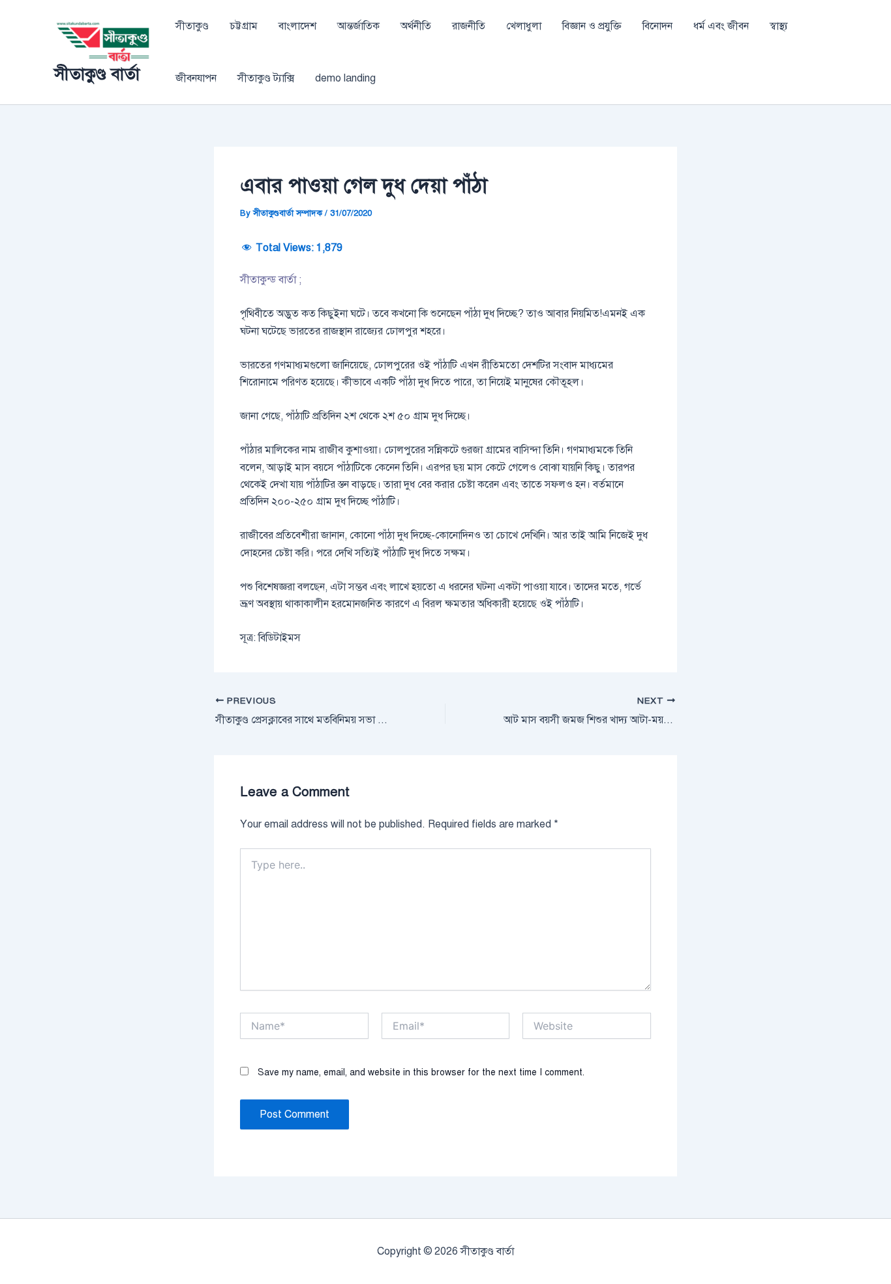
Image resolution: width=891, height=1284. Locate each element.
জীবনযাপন (196, 78)
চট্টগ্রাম (244, 26)
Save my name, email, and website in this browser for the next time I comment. (421, 1072)
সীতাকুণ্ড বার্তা (97, 73)
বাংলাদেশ (297, 26)
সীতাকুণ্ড (192, 26)
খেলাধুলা (523, 26)
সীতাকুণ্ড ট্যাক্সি (265, 78)
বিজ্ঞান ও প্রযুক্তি (592, 26)
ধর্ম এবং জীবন (721, 26)
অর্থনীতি (415, 26)
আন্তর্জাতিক (358, 26)
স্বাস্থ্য (779, 26)
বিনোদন (657, 26)
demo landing (345, 78)
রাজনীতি (468, 26)
